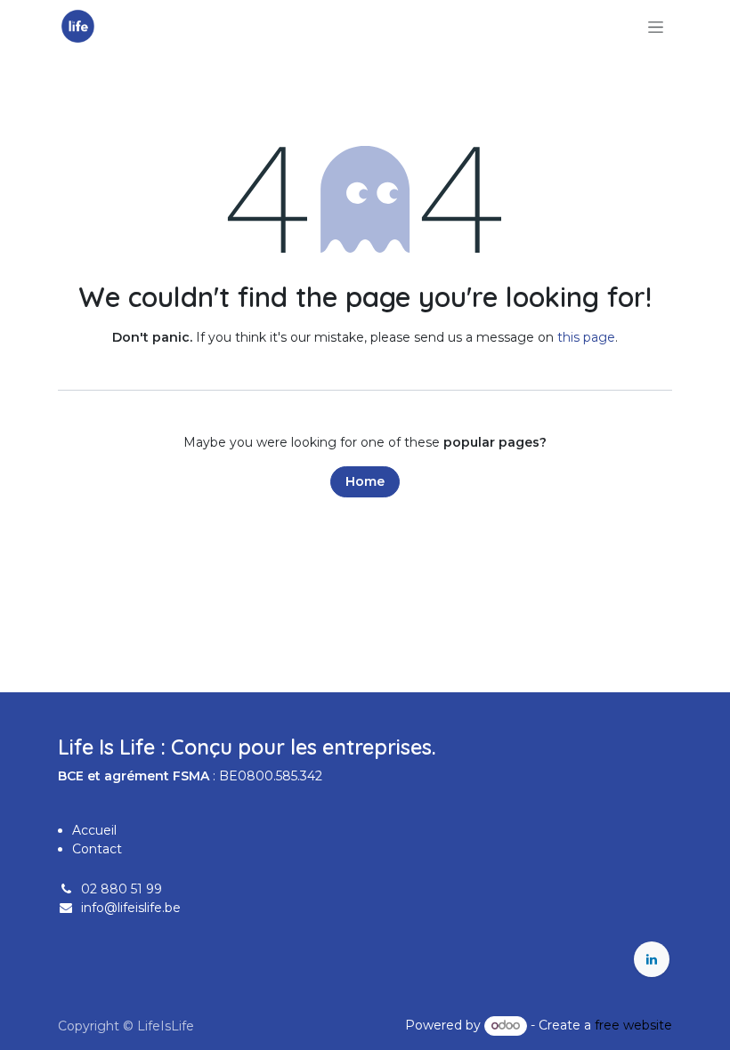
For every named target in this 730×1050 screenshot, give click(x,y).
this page (586, 337)
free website (633, 1025)
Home (365, 481)
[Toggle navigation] (655, 27)
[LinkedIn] (651, 959)
